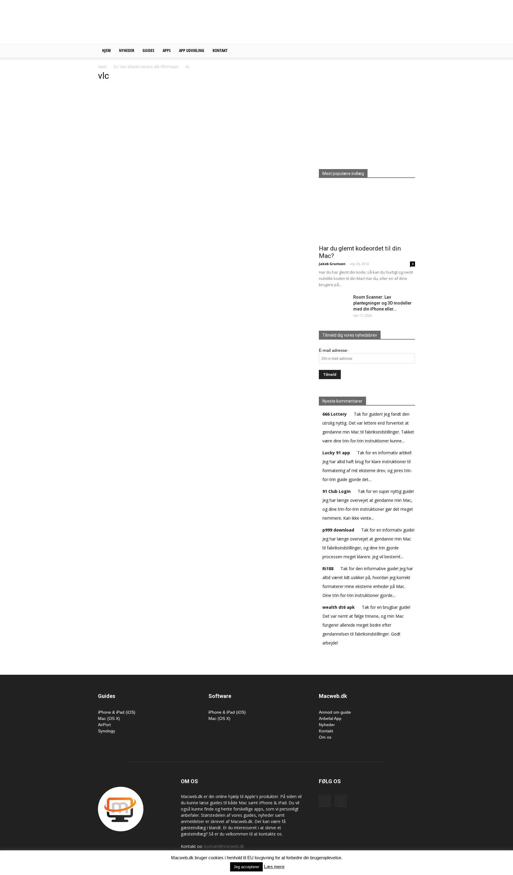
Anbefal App (330, 718)
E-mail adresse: (333, 350)
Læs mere (274, 866)
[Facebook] (325, 801)
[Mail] (341, 801)
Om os (325, 737)
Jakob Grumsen (332, 263)
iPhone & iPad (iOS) (116, 712)
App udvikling (191, 50)
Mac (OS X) (109, 718)
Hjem (106, 50)
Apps (167, 50)
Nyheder (126, 50)
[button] (408, 51)
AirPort (104, 724)
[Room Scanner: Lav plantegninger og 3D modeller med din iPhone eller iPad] (334, 304)
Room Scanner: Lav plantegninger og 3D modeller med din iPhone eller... (382, 303)
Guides (148, 50)
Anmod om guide (335, 712)
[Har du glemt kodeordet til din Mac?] (367, 213)
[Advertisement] (307, 21)
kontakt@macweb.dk (224, 846)
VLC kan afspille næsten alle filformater (146, 66)
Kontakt (220, 50)
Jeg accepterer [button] (246, 867)
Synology (106, 731)
